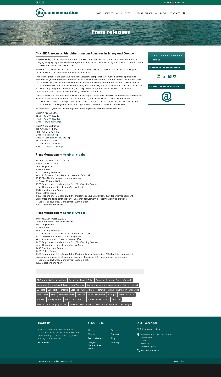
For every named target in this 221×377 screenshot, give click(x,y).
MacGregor (42, 294)
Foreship (63, 289)
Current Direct (130, 284)
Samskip (41, 299)
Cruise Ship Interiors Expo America (66, 284)
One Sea (81, 294)
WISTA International (106, 304)
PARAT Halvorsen (97, 294)
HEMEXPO (121, 289)
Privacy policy (178, 361)
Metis (54, 294)
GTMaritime (87, 289)
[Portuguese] (180, 3)
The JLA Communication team (167, 55)
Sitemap (156, 59)
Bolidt (90, 280)
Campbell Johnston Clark (108, 280)
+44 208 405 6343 (150, 350)
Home (97, 13)
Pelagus (112, 294)
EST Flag (41, 289)
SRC (67, 299)
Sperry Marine (55, 299)
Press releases (145, 13)
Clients (125, 13)
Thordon (116, 299)
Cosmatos (42, 284)
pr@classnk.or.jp (53, 121)
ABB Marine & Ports (47, 280)
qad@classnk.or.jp (54, 146)
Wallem (74, 304)
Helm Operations (105, 289)
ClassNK (127, 280)
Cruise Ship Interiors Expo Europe (104, 284)
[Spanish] (183, 3)
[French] (170, 3)
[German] (173, 3)
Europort (52, 289)
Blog (163, 13)
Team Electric (78, 299)
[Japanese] (178, 3)
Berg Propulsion (77, 280)
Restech (123, 294)
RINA (132, 294)
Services (109, 13)
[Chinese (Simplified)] (165, 3)
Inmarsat (134, 289)
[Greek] (175, 3)
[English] (167, 3)
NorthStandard (66, 294)
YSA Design (125, 304)
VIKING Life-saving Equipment (52, 304)
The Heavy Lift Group (98, 299)
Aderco (62, 280)
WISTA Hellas (87, 304)
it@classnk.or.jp (51, 134)
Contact (174, 13)
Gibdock (75, 289)
